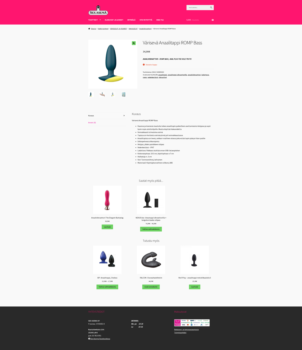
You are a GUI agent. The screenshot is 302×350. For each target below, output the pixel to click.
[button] (134, 43)
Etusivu (93, 29)
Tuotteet (93, 20)
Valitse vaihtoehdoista (151, 229)
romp (145, 77)
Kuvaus (91, 115)
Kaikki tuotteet (103, 29)
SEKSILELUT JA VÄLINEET (118, 29)
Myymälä (131, 20)
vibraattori (163, 77)
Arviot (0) (92, 122)
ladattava (205, 75)
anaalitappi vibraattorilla (177, 75)
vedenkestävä (153, 77)
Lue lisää (107, 227)
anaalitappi (162, 75)
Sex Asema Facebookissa (100, 339)
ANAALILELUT (133, 29)
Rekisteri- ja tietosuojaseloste (186, 329)
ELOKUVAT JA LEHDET (114, 20)
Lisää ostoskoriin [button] (151, 287)
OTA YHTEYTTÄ (146, 20)
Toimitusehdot (180, 332)
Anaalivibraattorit (145, 29)
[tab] (107, 115)
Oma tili (160, 20)
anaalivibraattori (194, 75)
